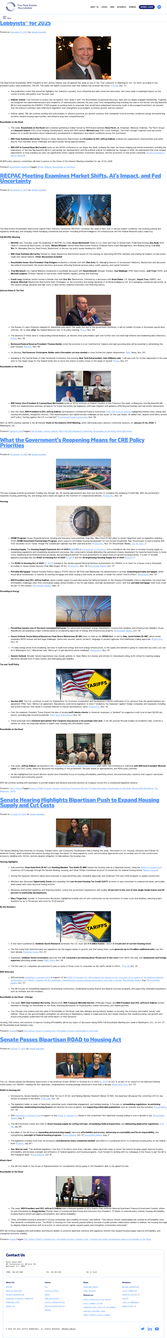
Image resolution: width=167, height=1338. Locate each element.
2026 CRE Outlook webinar (118, 411)
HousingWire (160, 1107)
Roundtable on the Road (63, 167)
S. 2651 (70, 557)
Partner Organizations (15, 1294)
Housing (55, 788)
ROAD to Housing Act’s (151, 867)
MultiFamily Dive (120, 1084)
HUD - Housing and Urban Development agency (105, 1239)
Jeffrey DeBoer (44, 167)
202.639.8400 (17, 1272)
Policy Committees (129, 1291)
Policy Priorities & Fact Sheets (97, 1299)
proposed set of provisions (93, 549)
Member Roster (128, 1306)
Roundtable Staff (13, 1302)
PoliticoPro (109, 495)
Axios (83, 330)
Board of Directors (14, 1291)
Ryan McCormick (124, 431)
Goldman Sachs (31, 952)
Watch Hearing (150, 870)
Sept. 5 (142, 543)
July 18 (135, 543)
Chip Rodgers (37, 431)
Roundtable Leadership (19, 167)
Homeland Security (52, 1298)
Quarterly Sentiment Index (94, 1311)
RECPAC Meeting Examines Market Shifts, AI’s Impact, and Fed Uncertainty (80, 178)
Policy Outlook (15, 788)
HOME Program (44, 788)
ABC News (56, 715)
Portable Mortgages (98, 788)
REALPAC (125, 1298)
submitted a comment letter (37, 977)
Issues (104, 7)
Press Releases (90, 1291)
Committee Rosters (130, 1294)
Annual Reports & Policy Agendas (97, 1315)
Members (132, 7)
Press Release (69, 1135)
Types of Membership (130, 1302)
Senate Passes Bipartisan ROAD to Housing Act (60, 1039)
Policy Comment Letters (93, 1303)
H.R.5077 (130, 557)
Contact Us (10, 1306)
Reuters (28, 346)
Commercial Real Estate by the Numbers (100, 1307)
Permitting (65, 788)
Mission (9, 1287)
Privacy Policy (69, 1329)
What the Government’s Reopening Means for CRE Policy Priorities (72, 442)
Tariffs (13, 791)
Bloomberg (143, 574)
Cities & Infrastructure (55, 1302)
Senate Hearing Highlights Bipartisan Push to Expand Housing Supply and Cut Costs (79, 802)
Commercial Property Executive (73, 417)
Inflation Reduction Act (55, 1306)
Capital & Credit (16, 431)
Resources (121, 7)
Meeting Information (130, 1287)
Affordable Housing (65, 1031)
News (112, 7)
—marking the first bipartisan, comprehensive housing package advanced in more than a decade (78, 980)
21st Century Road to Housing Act (39, 1031)
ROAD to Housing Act (68, 1115)
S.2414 (73, 549)
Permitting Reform (79, 788)
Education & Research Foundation (19, 1298)
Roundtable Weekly (97, 566)
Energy (47, 1294)
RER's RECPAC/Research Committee (75, 431)
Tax (46, 1287)
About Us (94, 7)
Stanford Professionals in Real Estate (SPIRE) (75, 766)
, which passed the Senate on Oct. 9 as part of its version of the (117, 977)
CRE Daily (46, 1098)
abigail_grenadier (38, 32)
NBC (129, 352)
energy (33, 788)
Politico (20, 1143)
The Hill (114, 85)
